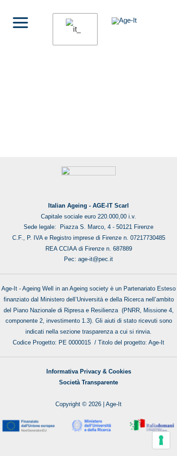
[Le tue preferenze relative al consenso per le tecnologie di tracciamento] (161, 440)
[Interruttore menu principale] (20, 23)
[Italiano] (73, 29)
